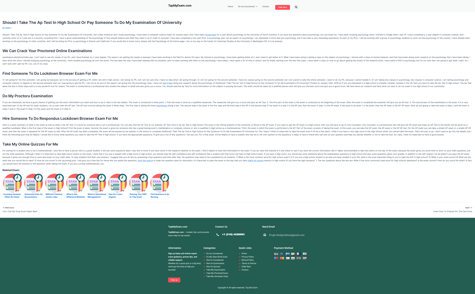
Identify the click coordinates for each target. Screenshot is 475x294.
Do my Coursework (246, 6)
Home (230, 6)
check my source (255, 160)
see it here (168, 83)
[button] (296, 7)
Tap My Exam (252, 287)
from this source (145, 160)
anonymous (161, 105)
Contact (265, 6)
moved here (210, 34)
